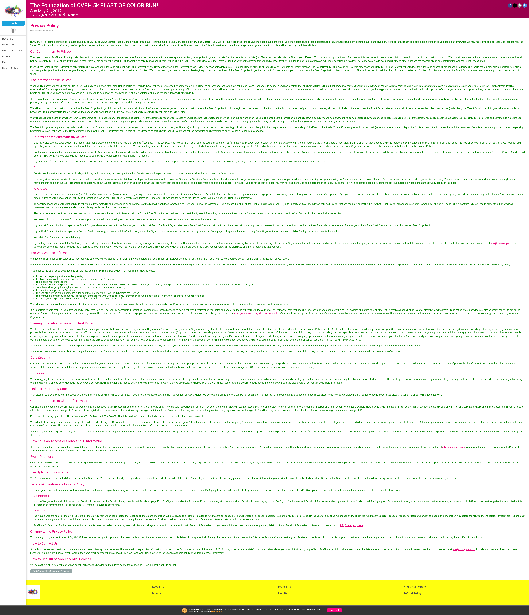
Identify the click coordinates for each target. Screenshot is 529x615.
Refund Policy (10, 68)
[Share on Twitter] (515, 5)
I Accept (334, 610)
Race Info (7, 38)
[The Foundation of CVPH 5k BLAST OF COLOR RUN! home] (13, 11)
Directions (72, 15)
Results (6, 62)
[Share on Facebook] (510, 5)
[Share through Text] (525, 5)
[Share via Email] (520, 5)
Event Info (8, 44)
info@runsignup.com (502, 243)
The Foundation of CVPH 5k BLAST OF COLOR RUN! (94, 5)
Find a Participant (12, 50)
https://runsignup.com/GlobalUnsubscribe (256, 313)
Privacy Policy (216, 611)
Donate (13, 23)
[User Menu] (13, 30)
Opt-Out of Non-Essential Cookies (51, 571)
